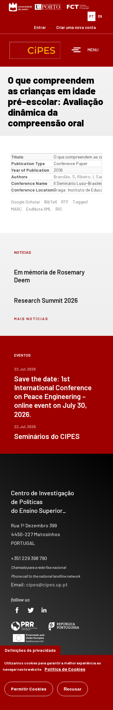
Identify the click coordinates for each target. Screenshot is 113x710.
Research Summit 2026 (46, 300)
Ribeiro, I (85, 176)
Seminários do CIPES (47, 436)
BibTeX (50, 201)
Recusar (72, 688)
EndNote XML (38, 209)
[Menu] (76, 50)
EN (100, 16)
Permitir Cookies (28, 688)
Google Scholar (25, 201)
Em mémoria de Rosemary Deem (49, 276)
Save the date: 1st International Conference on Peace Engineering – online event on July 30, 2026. (53, 396)
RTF (65, 201)
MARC (16, 209)
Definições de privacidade (30, 650)
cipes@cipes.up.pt (47, 584)
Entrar (40, 27)
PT (91, 16)
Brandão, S (64, 176)
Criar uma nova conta (76, 27)
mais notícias (31, 318)
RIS (59, 209)
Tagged (80, 201)
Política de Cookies (65, 669)
